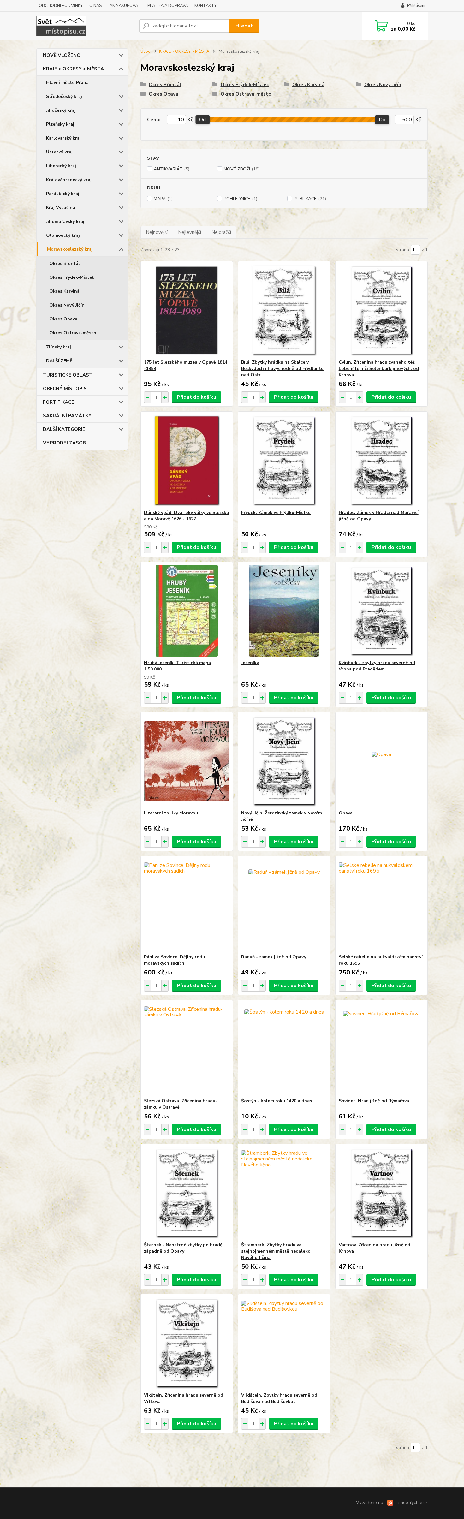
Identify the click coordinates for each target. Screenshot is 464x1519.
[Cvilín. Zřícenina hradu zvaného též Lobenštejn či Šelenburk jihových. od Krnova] (381, 310)
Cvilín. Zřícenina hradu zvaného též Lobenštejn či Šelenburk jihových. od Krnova (379, 368)
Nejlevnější (189, 232)
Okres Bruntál (64, 263)
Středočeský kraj (64, 96)
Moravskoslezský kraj (70, 249)
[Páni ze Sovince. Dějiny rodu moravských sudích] (186, 905)
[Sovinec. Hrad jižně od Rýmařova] (381, 1049)
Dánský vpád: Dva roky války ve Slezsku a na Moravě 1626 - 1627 (186, 515)
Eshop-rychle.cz (412, 1502)
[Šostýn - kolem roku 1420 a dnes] (284, 1049)
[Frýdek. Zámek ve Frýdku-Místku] (284, 460)
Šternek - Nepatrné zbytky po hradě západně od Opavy (183, 1248)
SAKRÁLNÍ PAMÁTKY (67, 416)
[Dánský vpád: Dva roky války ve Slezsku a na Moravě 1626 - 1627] (186, 460)
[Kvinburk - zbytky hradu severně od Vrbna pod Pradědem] (381, 611)
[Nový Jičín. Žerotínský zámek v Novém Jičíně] (284, 761)
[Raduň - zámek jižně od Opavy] (284, 905)
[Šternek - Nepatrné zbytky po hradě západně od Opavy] (186, 1193)
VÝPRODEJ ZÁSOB (64, 443)
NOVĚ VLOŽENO (61, 55)
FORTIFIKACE (58, 402)
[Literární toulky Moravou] (186, 761)
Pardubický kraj (62, 194)
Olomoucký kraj (63, 235)
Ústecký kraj (59, 152)
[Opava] (381, 761)
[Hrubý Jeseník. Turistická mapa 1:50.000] (186, 611)
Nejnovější (157, 232)
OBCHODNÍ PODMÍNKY (61, 6)
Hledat (244, 25)
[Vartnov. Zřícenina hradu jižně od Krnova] (381, 1193)
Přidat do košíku (196, 397)
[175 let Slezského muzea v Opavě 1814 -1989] (186, 310)
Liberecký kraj (61, 166)
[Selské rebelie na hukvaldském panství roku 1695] (381, 905)
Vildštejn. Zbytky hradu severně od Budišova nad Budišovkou (279, 1398)
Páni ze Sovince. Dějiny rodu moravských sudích (174, 960)
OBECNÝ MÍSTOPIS (65, 388)
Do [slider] (382, 119)
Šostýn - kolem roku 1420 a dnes (276, 1101)
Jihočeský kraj (61, 110)
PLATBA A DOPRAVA (167, 6)
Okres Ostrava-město (72, 333)
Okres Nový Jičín (67, 305)
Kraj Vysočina (60, 208)
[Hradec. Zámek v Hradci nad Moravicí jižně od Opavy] (381, 460)
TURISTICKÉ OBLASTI (68, 375)
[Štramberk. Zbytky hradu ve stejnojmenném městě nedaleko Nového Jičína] (284, 1193)
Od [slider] (202, 119)
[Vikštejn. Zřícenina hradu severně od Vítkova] (186, 1343)
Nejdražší (221, 232)
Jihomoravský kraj (65, 221)
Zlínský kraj (58, 347)
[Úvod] (85, 26)
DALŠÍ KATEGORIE (64, 429)
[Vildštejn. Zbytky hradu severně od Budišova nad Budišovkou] (284, 1343)
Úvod (145, 51)
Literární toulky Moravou (171, 813)
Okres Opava (63, 319)
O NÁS (95, 6)
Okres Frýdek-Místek (71, 277)
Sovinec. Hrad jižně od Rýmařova (374, 1101)
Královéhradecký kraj (69, 180)
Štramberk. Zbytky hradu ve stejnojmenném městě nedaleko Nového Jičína (276, 1251)
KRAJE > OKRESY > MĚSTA (73, 69)
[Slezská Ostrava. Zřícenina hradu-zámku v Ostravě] (186, 1049)
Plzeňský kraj (60, 124)
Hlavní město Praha (67, 83)
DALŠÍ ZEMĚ (59, 361)
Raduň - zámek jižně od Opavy (273, 957)
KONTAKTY (205, 6)
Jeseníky (250, 663)
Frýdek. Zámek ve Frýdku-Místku (276, 512)
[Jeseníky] (284, 611)
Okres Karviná (64, 291)
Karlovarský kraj (63, 138)
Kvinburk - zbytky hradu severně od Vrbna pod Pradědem (377, 666)
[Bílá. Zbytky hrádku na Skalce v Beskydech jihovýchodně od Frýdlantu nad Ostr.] (284, 310)
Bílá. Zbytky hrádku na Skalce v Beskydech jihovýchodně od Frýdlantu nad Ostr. (282, 368)
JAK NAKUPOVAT (124, 6)
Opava (346, 813)
